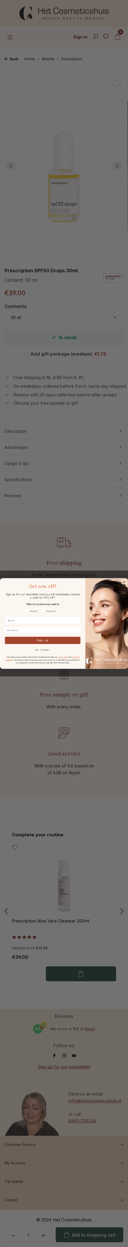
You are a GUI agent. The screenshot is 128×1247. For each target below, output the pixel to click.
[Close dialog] (124, 582)
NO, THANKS (42, 650)
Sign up (43, 640)
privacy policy (63, 657)
